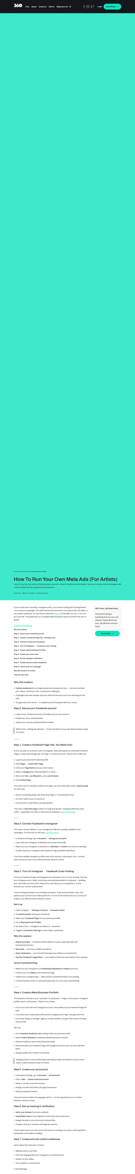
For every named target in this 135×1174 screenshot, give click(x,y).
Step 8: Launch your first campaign (27, 667)
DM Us (51, 7)
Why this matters (20, 629)
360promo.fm (62, 7)
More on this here (68, 812)
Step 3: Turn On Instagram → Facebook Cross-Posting (35, 646)
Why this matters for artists (24, 671)
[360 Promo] (18, 6)
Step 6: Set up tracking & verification (28, 658)
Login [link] (99, 7)
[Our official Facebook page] (84, 6)
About (34, 7)
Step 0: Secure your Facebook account (29, 634)
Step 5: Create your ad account (26, 654)
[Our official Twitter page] (92, 6)
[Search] (70, 7)
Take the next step (21, 675)
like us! (57, 614)
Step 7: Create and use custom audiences (30, 662)
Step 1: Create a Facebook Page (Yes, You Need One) (34, 638)
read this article (52, 833)
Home (15, 571)
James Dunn (43, 593)
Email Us (42, 7)
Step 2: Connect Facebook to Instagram (29, 642)
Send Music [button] (111, 7)
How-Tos (17, 593)
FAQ (27, 7)
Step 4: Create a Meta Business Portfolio (30, 650)
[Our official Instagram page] (87, 6)
